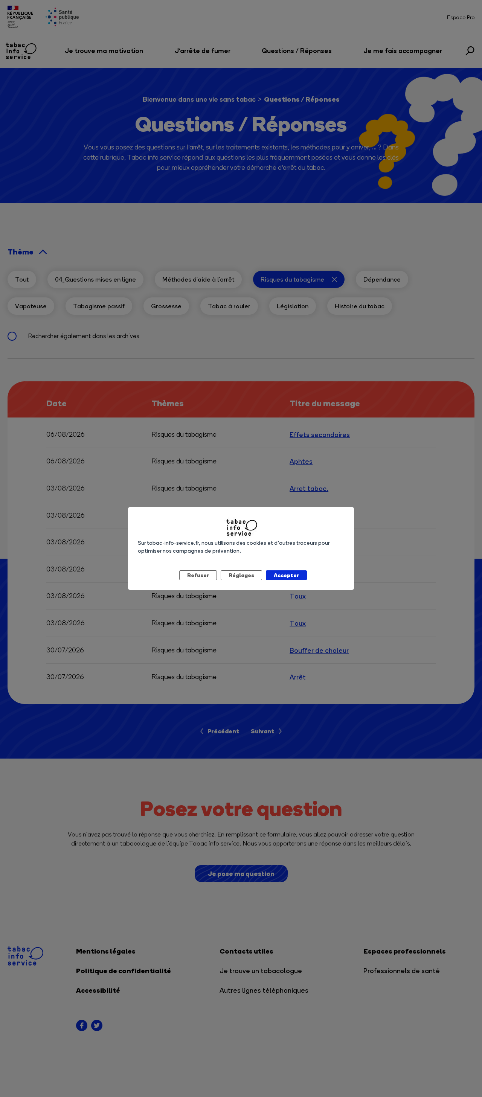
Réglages (241, 575)
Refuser (198, 575)
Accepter (286, 575)
